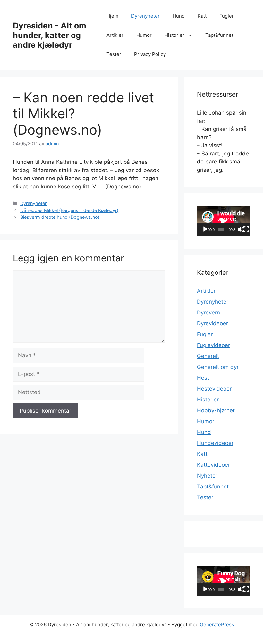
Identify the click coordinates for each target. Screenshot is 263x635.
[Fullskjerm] (246, 229)
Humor (144, 35)
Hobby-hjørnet (216, 410)
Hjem (112, 16)
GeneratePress (217, 625)
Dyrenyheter (145, 16)
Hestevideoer (214, 388)
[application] (223, 221)
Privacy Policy (150, 54)
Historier (174, 35)
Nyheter (207, 475)
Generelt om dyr (218, 367)
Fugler (226, 16)
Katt (202, 16)
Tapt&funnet (219, 35)
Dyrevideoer (212, 323)
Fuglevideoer (213, 345)
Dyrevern (208, 312)
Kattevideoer (213, 465)
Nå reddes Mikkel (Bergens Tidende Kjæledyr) (69, 210)
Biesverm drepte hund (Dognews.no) (59, 217)
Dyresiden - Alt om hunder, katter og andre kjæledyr (49, 35)
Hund (179, 16)
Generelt (208, 356)
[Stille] (240, 229)
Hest (203, 378)
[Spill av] (205, 229)
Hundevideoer (215, 443)
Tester (113, 54)
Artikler (114, 35)
